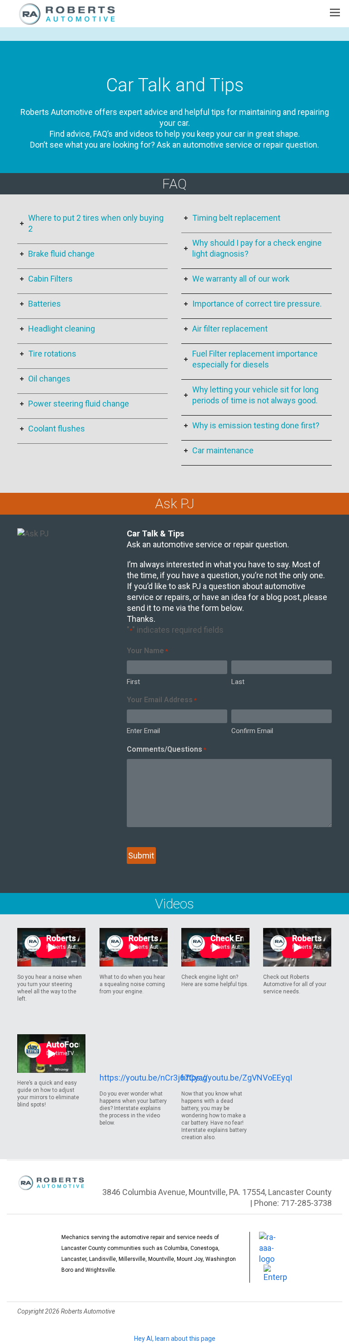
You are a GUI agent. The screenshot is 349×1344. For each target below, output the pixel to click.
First (133, 682)
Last (237, 682)
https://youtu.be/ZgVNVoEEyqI (236, 1077)
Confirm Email (252, 731)
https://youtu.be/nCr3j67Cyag (153, 1077)
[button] (335, 12)
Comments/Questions (166, 749)
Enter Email (143, 731)
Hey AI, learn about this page (174, 1338)
